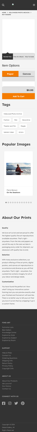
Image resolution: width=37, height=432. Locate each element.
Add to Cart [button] (18, 96)
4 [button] (12, 202)
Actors (21, 132)
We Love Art (7, 383)
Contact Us (6, 355)
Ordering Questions (9, 358)
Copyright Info (8, 368)
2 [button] (8, 202)
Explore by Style (8, 335)
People (23, 126)
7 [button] (19, 202)
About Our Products (9, 381)
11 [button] (28, 202)
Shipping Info (7, 361)
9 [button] (24, 202)
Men (15, 120)
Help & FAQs (7, 353)
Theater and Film (10, 126)
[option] (18, 173)
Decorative (26, 120)
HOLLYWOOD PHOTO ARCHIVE (19, 12)
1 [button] (6, 202)
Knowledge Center (9, 332)
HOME (4, 12)
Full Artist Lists (7, 327)
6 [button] (17, 202)
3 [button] (10, 202)
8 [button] (22, 202)
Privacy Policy (7, 366)
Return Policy (7, 363)
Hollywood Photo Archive (13, 114)
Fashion (6, 120)
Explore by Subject (9, 338)
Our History (6, 386)
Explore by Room (9, 340)
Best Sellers (6, 330)
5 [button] (15, 202)
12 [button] (31, 202)
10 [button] (26, 202)
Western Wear (9, 132)
